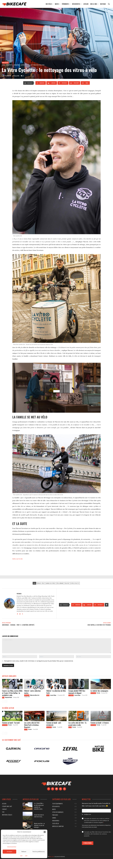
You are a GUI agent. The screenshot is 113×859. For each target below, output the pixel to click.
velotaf (67, 583)
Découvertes (9, 65)
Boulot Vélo (40, 583)
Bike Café (51, 856)
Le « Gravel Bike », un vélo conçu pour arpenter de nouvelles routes (39, 806)
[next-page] (6, 701)
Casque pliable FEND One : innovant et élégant (77, 691)
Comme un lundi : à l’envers (100, 722)
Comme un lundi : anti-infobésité (54, 723)
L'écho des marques (27, 695)
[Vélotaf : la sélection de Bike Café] (56, 684)
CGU (21, 855)
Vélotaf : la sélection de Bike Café (56, 691)
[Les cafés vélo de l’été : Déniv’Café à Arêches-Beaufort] (34, 716)
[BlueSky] (64, 788)
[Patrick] (3, 75)
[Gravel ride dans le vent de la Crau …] (27, 816)
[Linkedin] (60, 788)
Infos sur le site (17, 559)
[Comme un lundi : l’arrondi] (12, 716)
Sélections (48, 695)
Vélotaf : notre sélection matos (32, 691)
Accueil (3, 65)
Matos (3, 697)
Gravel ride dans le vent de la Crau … (39, 816)
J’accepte (56, 391)
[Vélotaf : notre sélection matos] (34, 684)
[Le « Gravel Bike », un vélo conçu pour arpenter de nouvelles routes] (27, 806)
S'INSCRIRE (88, 843)
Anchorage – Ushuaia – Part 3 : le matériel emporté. (18, 625)
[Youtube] (56, 788)
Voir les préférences (38, 851)
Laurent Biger (53, 695)
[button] (45, 832)
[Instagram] (20, 613)
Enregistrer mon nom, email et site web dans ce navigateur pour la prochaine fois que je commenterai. (38, 661)
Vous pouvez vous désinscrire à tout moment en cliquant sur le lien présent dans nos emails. (96, 826)
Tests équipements (71, 695)
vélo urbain (60, 583)
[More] (106, 605)
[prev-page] (3, 701)
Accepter (9, 851)
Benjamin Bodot (8, 697)
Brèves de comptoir (93, 693)
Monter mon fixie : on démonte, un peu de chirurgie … (39, 825)
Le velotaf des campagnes (99, 690)
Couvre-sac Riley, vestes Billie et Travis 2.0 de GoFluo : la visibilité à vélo (12, 693)
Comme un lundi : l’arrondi (11, 722)
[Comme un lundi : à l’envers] (101, 716)
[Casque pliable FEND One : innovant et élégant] (78, 684)
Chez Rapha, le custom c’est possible (99, 625)
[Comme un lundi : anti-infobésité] (56, 716)
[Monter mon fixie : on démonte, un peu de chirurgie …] (27, 825)
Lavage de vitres (50, 583)
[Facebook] (17, 613)
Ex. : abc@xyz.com (86, 814)
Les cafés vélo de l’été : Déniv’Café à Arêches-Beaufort (32, 724)
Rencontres (5, 63)
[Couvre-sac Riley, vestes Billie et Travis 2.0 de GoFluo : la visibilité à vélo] (12, 684)
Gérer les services (11, 846)
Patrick (9, 76)
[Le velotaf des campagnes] (101, 684)
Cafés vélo (26, 729)
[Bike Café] (14, 4)
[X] (22, 613)
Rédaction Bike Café (34, 695)
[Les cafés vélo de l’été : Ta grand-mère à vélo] (78, 716)
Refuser (24, 851)
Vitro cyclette (75, 583)
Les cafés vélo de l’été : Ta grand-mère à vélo (77, 723)
